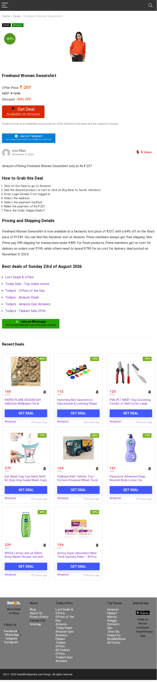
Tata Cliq (113, 631)
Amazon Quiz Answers (65, 633)
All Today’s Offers (63, 651)
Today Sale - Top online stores (27, 284)
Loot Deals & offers (19, 277)
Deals (17, 16)
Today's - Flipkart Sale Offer (25, 311)
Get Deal (26, 413)
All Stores (113, 642)
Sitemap (35, 624)
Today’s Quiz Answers (64, 659)
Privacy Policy (39, 617)
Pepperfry (113, 635)
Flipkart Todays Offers (61, 642)
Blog (33, 609)
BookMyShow (116, 639)
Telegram (11, 638)
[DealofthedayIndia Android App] (143, 612)
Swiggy (112, 620)
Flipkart (112, 613)
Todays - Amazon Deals (22, 297)
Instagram (11, 642)
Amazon (17, 25)
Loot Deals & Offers (64, 611)
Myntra (112, 617)
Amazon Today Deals (64, 626)
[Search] (150, 5)
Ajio (109, 628)
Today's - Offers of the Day (25, 291)
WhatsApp (12, 635)
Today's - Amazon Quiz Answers (27, 304)
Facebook (11, 631)
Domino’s (113, 624)
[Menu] (5, 5)
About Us (36, 613)
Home (6, 16)
